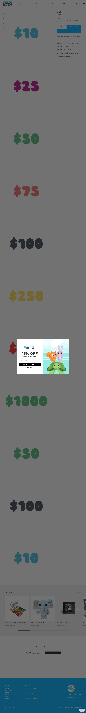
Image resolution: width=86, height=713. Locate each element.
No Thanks (29, 367)
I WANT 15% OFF (30, 364)
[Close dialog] (67, 341)
